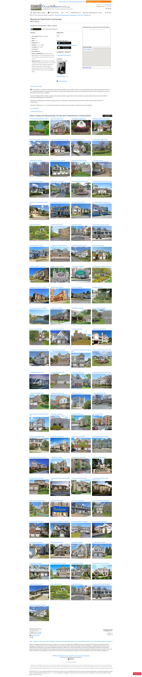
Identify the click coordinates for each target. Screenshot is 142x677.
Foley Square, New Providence (37, 500)
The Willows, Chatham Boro (79, 118)
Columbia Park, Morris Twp (37, 372)
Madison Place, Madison (57, 287)
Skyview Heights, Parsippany (100, 521)
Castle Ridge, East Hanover (37, 181)
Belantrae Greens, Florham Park (80, 181)
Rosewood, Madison (98, 287)
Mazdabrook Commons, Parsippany (60, 521)
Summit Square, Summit (36, 584)
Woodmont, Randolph (77, 563)
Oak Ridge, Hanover (77, 224)
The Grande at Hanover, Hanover (101, 224)
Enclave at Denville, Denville (58, 160)
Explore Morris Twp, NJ (37, 111)
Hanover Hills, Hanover (57, 224)
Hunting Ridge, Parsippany (37, 521)
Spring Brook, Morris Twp (99, 393)
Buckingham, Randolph (36, 563)
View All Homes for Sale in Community (67, 45)
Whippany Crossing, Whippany (38, 605)
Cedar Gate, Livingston (98, 245)
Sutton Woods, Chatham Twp (100, 139)
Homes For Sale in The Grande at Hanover (44, 641)
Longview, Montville (77, 329)
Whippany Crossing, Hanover (79, 245)
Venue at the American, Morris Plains (102, 350)
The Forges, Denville (98, 160)
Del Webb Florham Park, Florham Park (102, 181)
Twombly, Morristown (56, 457)
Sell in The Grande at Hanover (98, 641)
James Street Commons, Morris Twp (102, 372)
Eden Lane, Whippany (56, 584)
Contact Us (110, 641)
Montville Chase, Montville (99, 329)
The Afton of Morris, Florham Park (101, 202)
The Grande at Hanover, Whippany (101, 584)
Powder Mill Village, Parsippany (80, 521)
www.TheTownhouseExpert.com (77, 1)
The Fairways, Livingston (78, 266)
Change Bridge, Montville (99, 308)
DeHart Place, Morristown (57, 436)
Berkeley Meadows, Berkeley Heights (39, 118)
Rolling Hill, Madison (77, 287)
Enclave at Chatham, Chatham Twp (39, 139)
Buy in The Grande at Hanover (82, 641)
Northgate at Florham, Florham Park (60, 202)
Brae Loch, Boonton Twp (57, 118)
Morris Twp (80, 15)
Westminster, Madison (56, 308)
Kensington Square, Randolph (58, 563)
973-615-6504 (108, 4)
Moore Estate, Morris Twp (57, 393)
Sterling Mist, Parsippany (36, 542)
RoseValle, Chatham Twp (78, 139)
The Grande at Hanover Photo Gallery (64, 641)
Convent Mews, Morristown (37, 436)
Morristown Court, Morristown (100, 436)
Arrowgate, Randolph (77, 542)
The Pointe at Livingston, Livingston (101, 266)
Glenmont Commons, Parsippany (101, 500)
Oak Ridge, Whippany (77, 584)
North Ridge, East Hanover (57, 181)
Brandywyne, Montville (77, 308)
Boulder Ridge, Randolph (99, 542)
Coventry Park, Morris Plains (58, 350)
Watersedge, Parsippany (57, 542)
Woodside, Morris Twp (77, 414)
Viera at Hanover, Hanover (36, 245)
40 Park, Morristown (98, 414)
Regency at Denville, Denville (79, 160)
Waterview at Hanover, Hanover (59, 245)
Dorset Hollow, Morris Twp (57, 372)
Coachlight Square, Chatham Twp (101, 118)
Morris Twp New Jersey (36, 86)
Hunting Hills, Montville (36, 329)
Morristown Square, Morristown (38, 457)
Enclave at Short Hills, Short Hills (101, 563)
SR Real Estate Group (64, 1)
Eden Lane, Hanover (35, 224)
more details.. (35, 108)
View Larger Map (87, 67)
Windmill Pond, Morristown (37, 478)
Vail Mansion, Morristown (99, 457)
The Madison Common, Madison (38, 308)
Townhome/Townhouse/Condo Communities (65, 15)
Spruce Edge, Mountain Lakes (79, 478)
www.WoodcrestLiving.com (64, 55)
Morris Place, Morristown (78, 436)
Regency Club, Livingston (57, 266)
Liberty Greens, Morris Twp (37, 393)
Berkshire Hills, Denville (36, 160)
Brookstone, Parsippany (57, 500)
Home (31, 641)
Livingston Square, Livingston (37, 266)
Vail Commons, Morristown (78, 457)
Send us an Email (62, 81)
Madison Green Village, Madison (38, 287)
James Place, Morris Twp (78, 372)
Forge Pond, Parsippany (78, 500)
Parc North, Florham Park (78, 202)
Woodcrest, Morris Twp (57, 414)
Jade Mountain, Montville (57, 329)
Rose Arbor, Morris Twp (78, 393)
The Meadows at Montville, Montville (39, 350)
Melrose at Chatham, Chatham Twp (60, 139)
